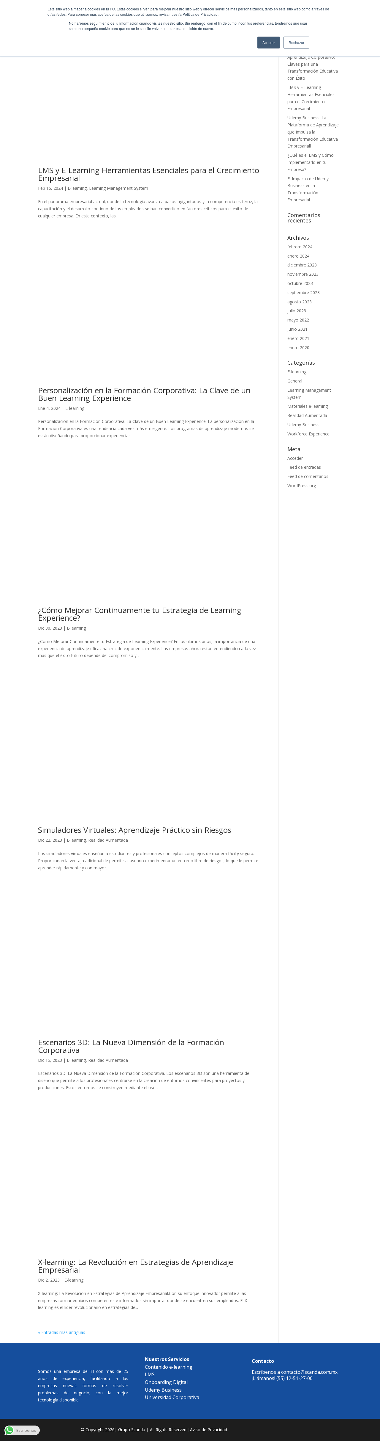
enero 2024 (298, 256)
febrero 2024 (299, 247)
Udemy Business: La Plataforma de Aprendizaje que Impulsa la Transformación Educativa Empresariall (313, 132)
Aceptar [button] (268, 42)
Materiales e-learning (307, 406)
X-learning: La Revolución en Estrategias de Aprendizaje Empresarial (135, 1266)
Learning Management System (118, 188)
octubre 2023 (300, 283)
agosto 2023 (299, 302)
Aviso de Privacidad (208, 1429)
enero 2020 (298, 347)
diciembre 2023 (302, 265)
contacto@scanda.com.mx (309, 1372)
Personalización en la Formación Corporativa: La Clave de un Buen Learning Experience (144, 394)
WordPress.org (301, 485)
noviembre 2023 (303, 274)
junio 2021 (297, 329)
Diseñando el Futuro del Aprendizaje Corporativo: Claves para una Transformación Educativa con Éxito (312, 64)
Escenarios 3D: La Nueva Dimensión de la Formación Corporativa (131, 1046)
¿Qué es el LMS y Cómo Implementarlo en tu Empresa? (310, 162)
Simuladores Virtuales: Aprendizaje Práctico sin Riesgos (134, 829)
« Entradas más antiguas (61, 1332)
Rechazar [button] (296, 42)
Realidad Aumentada (108, 840)
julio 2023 (296, 310)
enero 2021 (298, 338)
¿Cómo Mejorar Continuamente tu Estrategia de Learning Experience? (139, 614)
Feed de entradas (304, 467)
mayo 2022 (298, 320)
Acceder (295, 458)
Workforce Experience (308, 434)
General (294, 381)
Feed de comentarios (307, 476)
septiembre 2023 (303, 292)
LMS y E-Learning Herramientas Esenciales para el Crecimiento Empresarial (148, 174)
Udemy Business (303, 424)
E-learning (77, 188)
